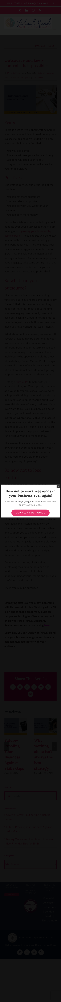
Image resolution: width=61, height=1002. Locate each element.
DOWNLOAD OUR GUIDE (30, 512)
